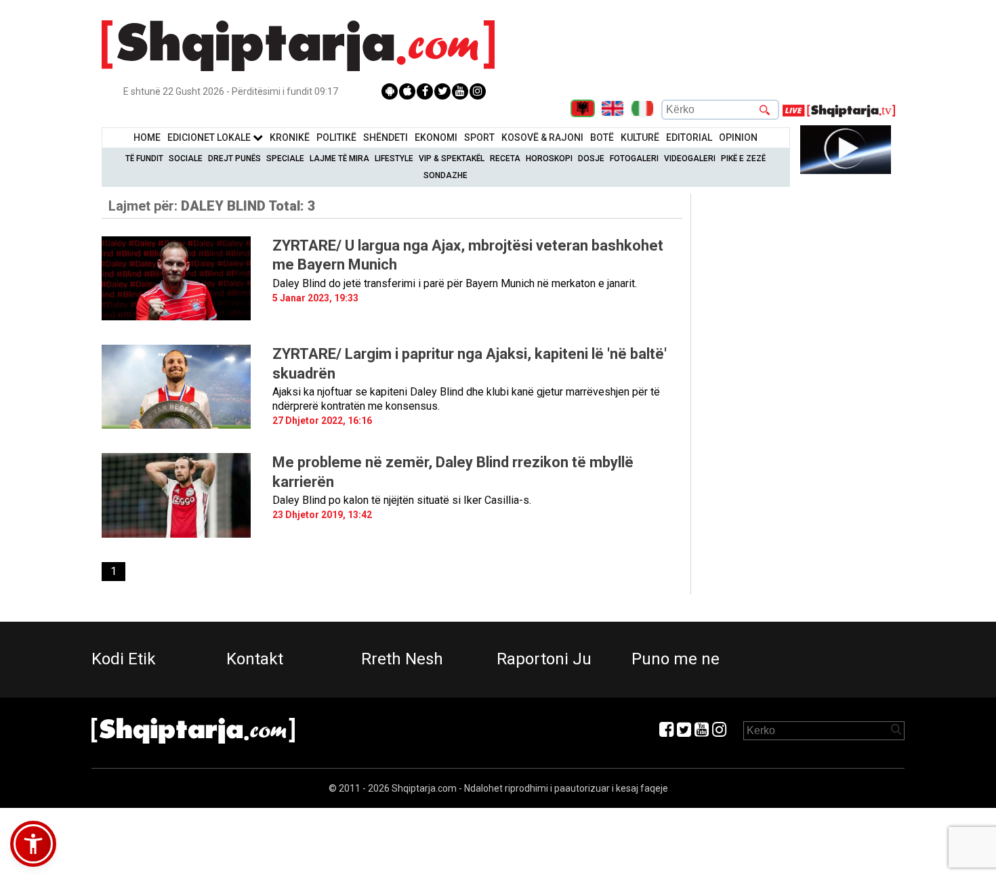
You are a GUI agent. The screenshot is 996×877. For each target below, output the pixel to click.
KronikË (290, 137)
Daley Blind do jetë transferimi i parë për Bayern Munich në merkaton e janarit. (454, 283)
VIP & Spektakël (451, 158)
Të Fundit (144, 158)
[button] (33, 843)
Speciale (285, 158)
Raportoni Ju (544, 658)
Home (147, 137)
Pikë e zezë (743, 158)
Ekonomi (436, 137)
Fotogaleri (634, 158)
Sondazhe (445, 175)
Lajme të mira (339, 158)
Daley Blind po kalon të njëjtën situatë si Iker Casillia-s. (401, 500)
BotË (602, 137)
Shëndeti (385, 137)
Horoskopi (549, 158)
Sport (479, 137)
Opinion (738, 137)
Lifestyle (394, 158)
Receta (505, 158)
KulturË (640, 137)
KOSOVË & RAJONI (542, 137)
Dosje (591, 158)
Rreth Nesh (402, 658)
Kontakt (254, 658)
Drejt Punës (234, 158)
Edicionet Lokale (210, 137)
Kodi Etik (123, 658)
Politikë (336, 137)
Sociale (186, 158)
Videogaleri (689, 158)
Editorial (689, 137)
